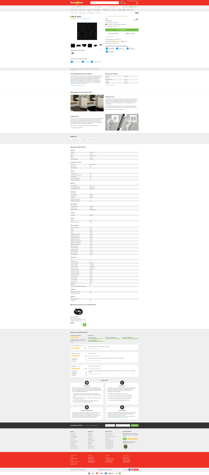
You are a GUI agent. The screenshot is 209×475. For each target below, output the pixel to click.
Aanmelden (134, 425)
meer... (85, 320)
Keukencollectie (73, 433)
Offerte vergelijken (73, 446)
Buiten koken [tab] (113, 9)
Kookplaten (83, 139)
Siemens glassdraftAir (109, 442)
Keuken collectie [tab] (73, 9)
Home (76, 12)
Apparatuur (90, 431)
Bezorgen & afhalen (73, 458)
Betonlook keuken (73, 445)
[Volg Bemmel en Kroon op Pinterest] (137, 470)
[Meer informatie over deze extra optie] (118, 22)
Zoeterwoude (126, 455)
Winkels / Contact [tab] (130, 9)
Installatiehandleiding (97, 61)
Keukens (72, 431)
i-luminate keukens (73, 440)
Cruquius (90, 455)
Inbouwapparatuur (82, 12)
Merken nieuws (108, 431)
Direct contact (131, 33)
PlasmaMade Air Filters (109, 445)
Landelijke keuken (73, 442)
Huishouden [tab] (89, 9)
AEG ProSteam (108, 439)
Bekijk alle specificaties (110, 85)
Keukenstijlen (72, 435)
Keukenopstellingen (73, 436)
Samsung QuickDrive (109, 443)
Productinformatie (77, 61)
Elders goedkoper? (114, 33)
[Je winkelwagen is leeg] (137, 3)
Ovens (89, 445)
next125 (71, 439)
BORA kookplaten (91, 446)
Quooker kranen (91, 437)
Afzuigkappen (90, 443)
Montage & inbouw (73, 464)
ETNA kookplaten (86, 18)
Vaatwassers (90, 439)
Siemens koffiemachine (109, 446)
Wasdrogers (90, 435)
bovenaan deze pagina (124, 417)
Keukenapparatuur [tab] (97, 9)
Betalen (71, 460)
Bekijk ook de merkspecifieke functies (78, 85)
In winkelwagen (122, 29)
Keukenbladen (73, 437)
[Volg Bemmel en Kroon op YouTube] (135, 470)
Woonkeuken (72, 443)
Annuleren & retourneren (74, 461)
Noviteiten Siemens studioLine (110, 436)
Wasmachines (90, 433)
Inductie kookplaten (91, 440)
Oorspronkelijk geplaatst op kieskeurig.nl (94, 348)
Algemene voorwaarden (107, 469)
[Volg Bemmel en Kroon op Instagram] (132, 470)
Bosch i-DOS (107, 437)
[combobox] (104, 2)
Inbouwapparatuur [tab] (106, 9)
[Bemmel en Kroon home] (76, 2)
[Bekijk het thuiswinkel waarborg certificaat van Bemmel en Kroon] (123, 3)
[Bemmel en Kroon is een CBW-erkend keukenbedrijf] (118, 473)
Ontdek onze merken (109, 433)
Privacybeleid (100, 469)
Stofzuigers (90, 436)
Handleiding (87, 61)
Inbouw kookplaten (90, 12)
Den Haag (107, 455)
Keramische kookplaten (93, 139)
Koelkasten (90, 442)
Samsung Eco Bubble (109, 440)
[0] (137, 3)
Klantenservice (73, 455)
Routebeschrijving (91, 461)
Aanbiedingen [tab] (121, 9)
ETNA (81, 18)
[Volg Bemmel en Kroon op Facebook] (130, 470)
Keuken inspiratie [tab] (82, 9)
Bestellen (72, 457)
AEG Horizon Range (109, 435)
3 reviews (78, 18)
